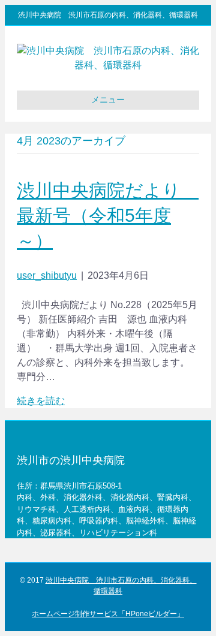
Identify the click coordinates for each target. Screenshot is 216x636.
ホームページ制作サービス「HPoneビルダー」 (108, 614)
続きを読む (41, 401)
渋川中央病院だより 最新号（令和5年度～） (108, 215)
